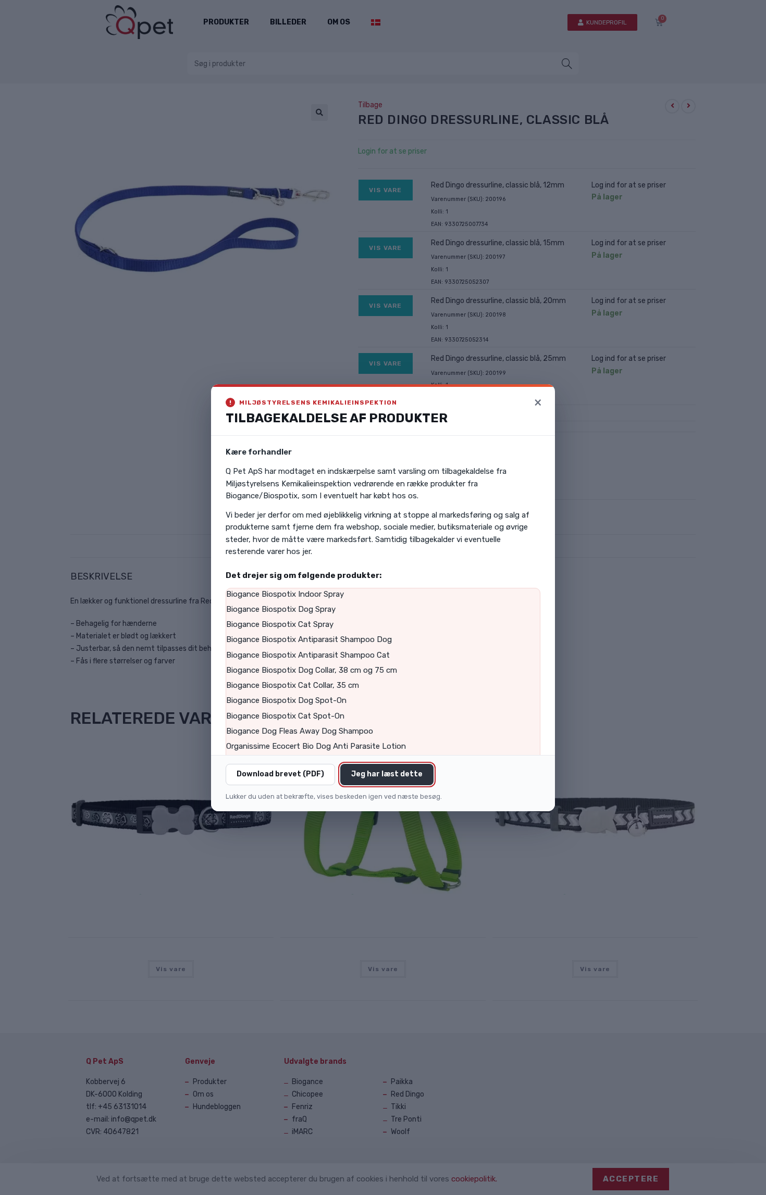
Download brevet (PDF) (280, 774)
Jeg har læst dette (387, 774)
